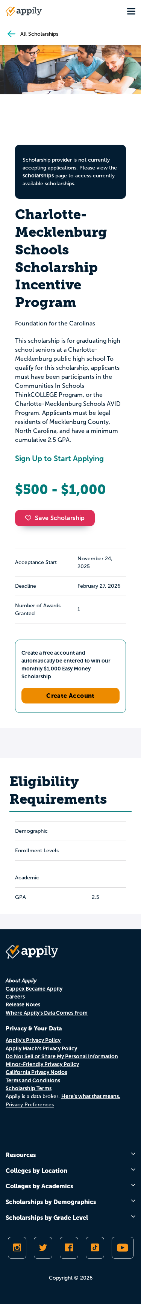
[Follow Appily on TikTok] (95, 1248)
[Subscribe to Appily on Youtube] (122, 1248)
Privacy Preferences (30, 1104)
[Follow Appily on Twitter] (43, 1248)
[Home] (24, 11)
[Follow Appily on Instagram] (17, 1248)
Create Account (70, 695)
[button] (30, 518)
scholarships (38, 175)
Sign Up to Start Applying (59, 458)
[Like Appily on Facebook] (69, 1248)
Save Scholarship (60, 518)
